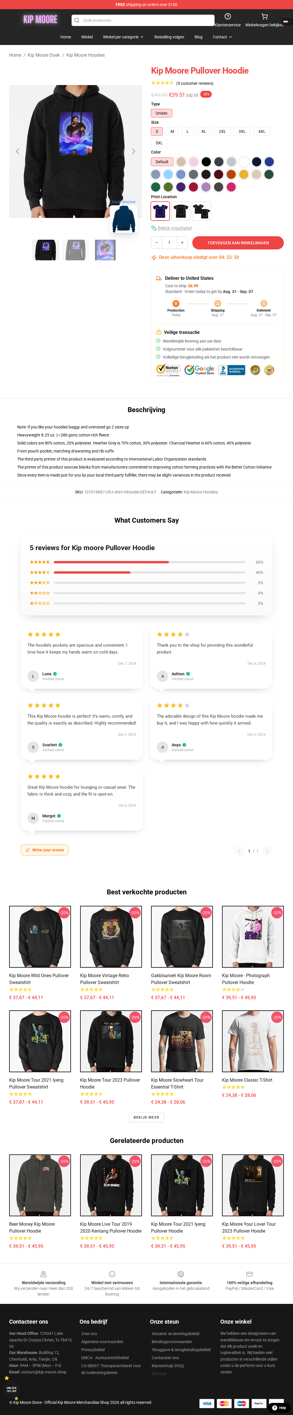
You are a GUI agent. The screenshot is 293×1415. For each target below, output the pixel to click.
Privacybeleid (93, 1349)
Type (155, 104)
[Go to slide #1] (46, 250)
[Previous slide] (18, 151)
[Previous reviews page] (239, 851)
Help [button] (282, 1408)
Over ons (89, 1333)
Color (156, 152)
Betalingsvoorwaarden (172, 1341)
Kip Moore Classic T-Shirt (247, 1080)
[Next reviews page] (267, 851)
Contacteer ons (165, 1357)
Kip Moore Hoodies (85, 55)
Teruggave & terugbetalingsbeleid (181, 1349)
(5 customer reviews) (194, 83)
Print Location (164, 196)
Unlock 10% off (12, 1390)
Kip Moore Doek (44, 55)
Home (15, 55)
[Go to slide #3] (105, 250)
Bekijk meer (146, 1117)
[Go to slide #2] (75, 250)
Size (155, 122)
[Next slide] (133, 151)
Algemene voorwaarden (102, 1341)
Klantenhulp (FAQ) (168, 1365)
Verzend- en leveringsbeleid (175, 1333)
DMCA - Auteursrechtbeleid (105, 1357)
